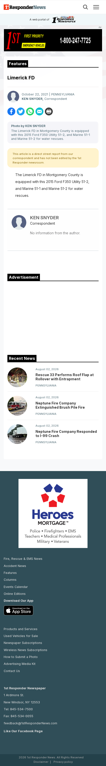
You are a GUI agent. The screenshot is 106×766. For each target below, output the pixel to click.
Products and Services (20, 629)
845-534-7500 (21, 709)
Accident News (15, 566)
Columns (10, 580)
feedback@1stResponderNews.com (30, 723)
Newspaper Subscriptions (23, 643)
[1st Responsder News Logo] (25, 7)
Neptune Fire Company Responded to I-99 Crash (66, 433)
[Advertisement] (53, 317)
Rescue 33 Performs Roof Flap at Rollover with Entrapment (64, 377)
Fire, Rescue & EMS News (23, 559)
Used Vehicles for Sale (21, 636)
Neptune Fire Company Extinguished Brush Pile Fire (60, 405)
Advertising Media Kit (19, 664)
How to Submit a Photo (21, 657)
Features (10, 573)
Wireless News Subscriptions (25, 650)
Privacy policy (63, 762)
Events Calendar (16, 587)
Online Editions (15, 594)
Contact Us (12, 671)
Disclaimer (41, 762)
